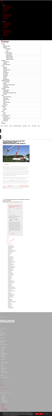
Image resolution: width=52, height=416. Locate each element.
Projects (3, 65)
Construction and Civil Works (12, 250)
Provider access (5, 9)
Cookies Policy (3, 398)
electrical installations (11, 267)
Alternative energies (10, 245)
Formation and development (7, 96)
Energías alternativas (11, 273)
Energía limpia (10, 272)
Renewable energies (6, 61)
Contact (3, 111)
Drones (9, 254)
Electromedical (4, 123)
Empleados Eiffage (10, 270)
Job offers (4, 103)
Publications (5, 108)
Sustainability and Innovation (6, 80)
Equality (4, 100)
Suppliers (9, 302)
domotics (9, 253)
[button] (0, 128)
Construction (5, 68)
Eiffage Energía (10, 259)
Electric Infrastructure (11, 264)
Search (1, 129)
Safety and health (5, 91)
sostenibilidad (10, 299)
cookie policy (13, 415)
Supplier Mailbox (5, 27)
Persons (3, 95)
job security (9, 283)
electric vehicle (10, 265)
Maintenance (5, 67)
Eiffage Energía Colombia (9, 59)
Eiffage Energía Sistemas (11, 261)
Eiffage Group (10, 262)
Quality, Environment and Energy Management (9, 92)
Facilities (9, 276)
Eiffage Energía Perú (9, 55)
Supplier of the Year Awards (11, 301)
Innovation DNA (5, 86)
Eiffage (3, 43)
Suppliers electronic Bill (6, 8)
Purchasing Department (11, 290)
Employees (9, 271)
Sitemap (3, 399)
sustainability (10, 304)
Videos (4, 110)
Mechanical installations (11, 287)
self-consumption (10, 296)
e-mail (10, 209)
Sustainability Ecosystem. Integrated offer (9, 84)
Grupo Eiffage (10, 277)
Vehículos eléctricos (10, 307)
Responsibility (4, 88)
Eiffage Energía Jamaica (9, 57)
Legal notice (3, 395)
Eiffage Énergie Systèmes (4, 372)
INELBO (9, 278)
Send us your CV (5, 104)
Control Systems (5, 75)
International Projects (11, 282)
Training (9, 305)
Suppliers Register (5, 116)
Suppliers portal (5, 120)
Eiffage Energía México (9, 56)
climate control (10, 249)
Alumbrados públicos (11, 247)
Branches (2, 366)
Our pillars (4, 83)
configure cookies (30, 414)
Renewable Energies (11, 294)
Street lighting (10, 300)
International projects (11, 281)
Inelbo (7, 51)
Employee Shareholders (6, 102)
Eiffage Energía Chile (9, 53)
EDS (8, 255)
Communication (4, 106)
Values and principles (6, 99)
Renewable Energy (6, 72)
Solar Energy (5, 76)
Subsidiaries (5, 47)
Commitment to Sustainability (5, 377)
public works (10, 289)
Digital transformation (6, 87)
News (4, 107)
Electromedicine (3, 355)
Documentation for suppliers (7, 6)
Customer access (5, 119)
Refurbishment (10, 293)
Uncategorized (10, 306)
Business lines (4, 60)
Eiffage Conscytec (10, 256)
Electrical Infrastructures (6, 64)
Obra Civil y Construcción (11, 288)
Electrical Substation (6, 79)
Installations (5, 63)
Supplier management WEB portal (7, 7)
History (2, 364)
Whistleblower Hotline (4, 400)
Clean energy (10, 248)
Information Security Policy (5, 409)
